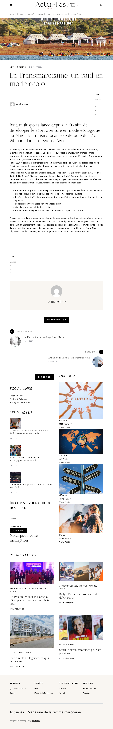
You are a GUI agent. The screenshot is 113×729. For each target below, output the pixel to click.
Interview (62, 688)
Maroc (43, 588)
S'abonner (18, 530)
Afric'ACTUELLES (19, 588)
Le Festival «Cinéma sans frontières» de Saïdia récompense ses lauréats (29, 432)
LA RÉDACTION (22, 104)
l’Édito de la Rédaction (43, 693)
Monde (63, 644)
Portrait (62, 693)
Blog (21, 14)
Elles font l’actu (68, 683)
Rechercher (44, 377)
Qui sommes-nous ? (18, 688)
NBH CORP (36, 720)
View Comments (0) (56, 319)
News (40, 14)
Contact (13, 693)
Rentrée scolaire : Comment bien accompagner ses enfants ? (25, 459)
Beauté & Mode (89, 688)
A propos (15, 683)
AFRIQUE (33, 588)
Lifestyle (88, 683)
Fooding (86, 693)
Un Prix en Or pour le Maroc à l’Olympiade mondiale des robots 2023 (29, 600)
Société (31, 14)
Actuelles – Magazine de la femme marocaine (45, 712)
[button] (11, 5)
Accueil (13, 14)
